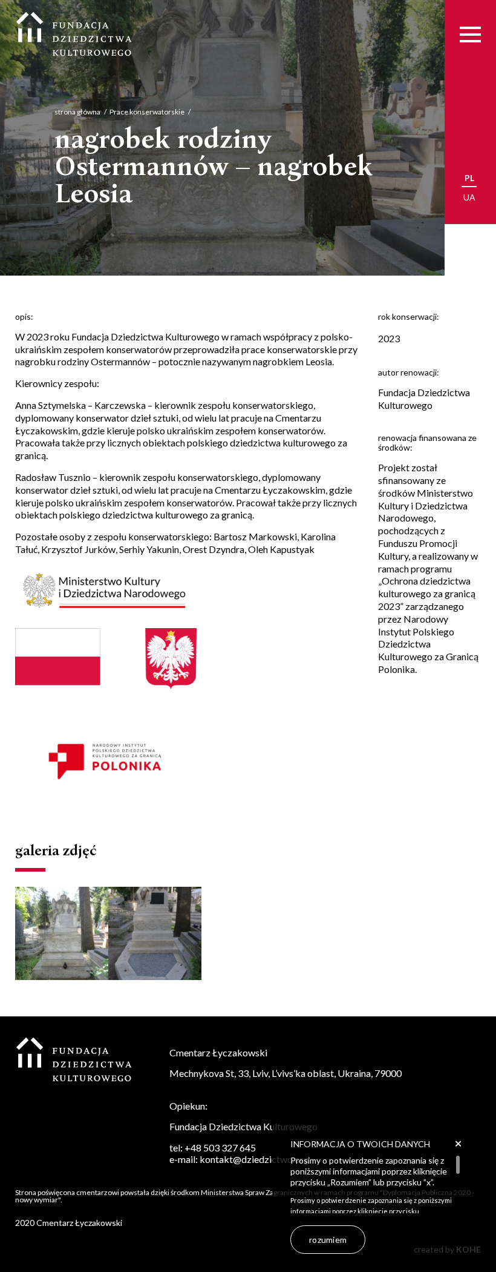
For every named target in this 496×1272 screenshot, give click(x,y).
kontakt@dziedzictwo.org (254, 1159)
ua (469, 197)
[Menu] (470, 35)
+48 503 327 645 (220, 1147)
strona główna (77, 111)
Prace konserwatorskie (146, 111)
